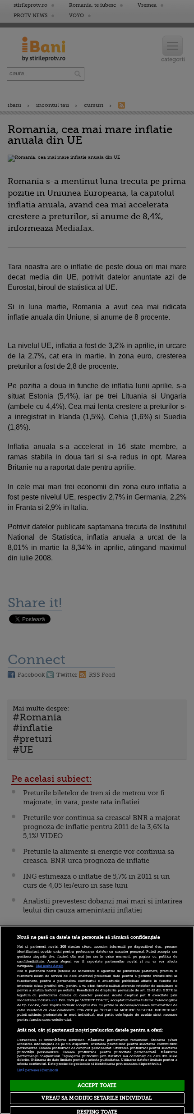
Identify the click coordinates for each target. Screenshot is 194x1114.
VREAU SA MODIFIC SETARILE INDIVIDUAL (97, 1098)
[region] (97, 1020)
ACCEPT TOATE (97, 1085)
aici (54, 1000)
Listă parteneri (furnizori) (37, 1070)
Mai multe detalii (49, 966)
